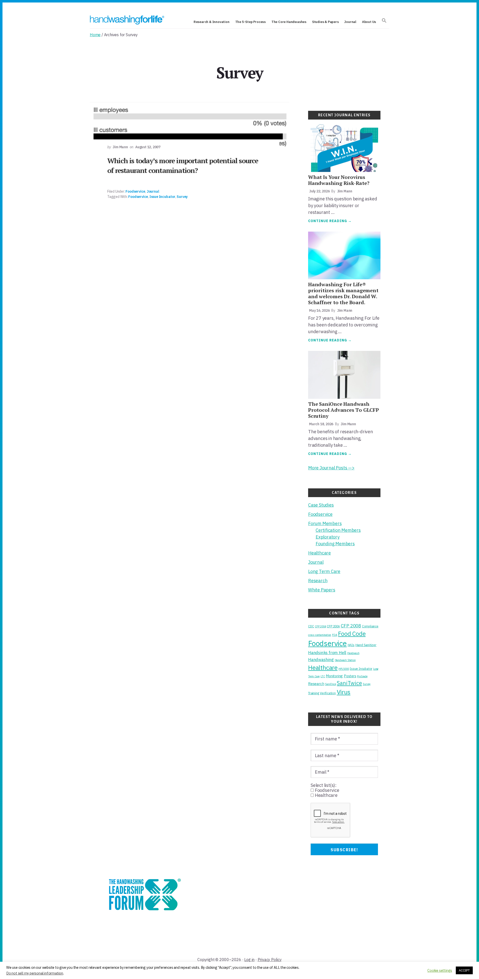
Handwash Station (345, 660)
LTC (323, 676)
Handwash (353, 653)
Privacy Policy (270, 959)
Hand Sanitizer (366, 645)
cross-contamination (319, 635)
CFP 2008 (351, 626)
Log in (249, 959)
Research (317, 580)
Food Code (351, 634)
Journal (153, 191)
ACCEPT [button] (464, 970)
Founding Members (335, 544)
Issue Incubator (162, 196)
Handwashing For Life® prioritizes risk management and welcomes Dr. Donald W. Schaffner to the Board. (343, 293)
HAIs (351, 645)
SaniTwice (349, 683)
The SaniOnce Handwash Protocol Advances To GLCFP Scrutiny (343, 410)
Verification (328, 693)
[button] (384, 21)
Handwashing (321, 659)
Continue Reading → (330, 221)
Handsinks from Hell (327, 652)
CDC (311, 626)
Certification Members (338, 530)
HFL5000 (344, 669)
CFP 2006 (333, 626)
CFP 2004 (320, 626)
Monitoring (334, 676)
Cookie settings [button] (439, 970)
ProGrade (362, 676)
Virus (344, 692)
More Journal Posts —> (331, 468)
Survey (182, 196)
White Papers (321, 590)
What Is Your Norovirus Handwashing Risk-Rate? (338, 180)
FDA (334, 635)
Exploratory (328, 537)
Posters (350, 676)
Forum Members (325, 523)
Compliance (370, 626)
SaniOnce (330, 684)
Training (313, 693)
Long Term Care (324, 571)
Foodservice (135, 191)
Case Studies (321, 505)
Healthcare (319, 553)
